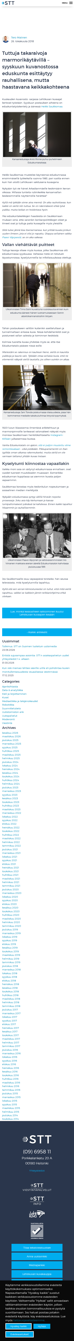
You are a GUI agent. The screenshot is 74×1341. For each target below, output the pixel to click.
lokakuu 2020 (10, 896)
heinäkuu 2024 (11, 769)
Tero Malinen (19, 37)
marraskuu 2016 (11, 1053)
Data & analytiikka (12, 690)
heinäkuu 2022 (11, 827)
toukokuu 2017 (10, 1035)
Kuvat (5, 697)
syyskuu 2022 (10, 820)
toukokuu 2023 (10, 802)
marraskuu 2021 (11, 853)
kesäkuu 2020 (10, 907)
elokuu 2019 (9, 944)
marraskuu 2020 (11, 893)
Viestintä (7, 723)
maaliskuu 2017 (11, 1039)
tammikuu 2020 (11, 926)
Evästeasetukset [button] (19, 1334)
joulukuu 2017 (10, 1009)
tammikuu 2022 (11, 845)
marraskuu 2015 (11, 1097)
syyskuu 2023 (9, 794)
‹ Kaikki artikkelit (37, 632)
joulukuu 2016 (10, 1050)
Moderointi (8, 719)
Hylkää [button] (42, 1326)
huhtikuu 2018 (10, 995)
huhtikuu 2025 (10, 751)
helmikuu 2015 (10, 1111)
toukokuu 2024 (10, 776)
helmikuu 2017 (10, 1042)
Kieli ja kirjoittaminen (14, 694)
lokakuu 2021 (9, 856)
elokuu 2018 (9, 980)
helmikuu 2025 (11, 758)
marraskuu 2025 (11, 743)
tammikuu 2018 (11, 1006)
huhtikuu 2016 (10, 1079)
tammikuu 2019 (11, 962)
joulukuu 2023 (10, 787)
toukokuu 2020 (11, 911)
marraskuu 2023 (11, 791)
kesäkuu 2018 (10, 988)
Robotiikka (8, 704)
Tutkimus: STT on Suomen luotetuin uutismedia (29, 646)
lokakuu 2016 (9, 1057)
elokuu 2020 (9, 904)
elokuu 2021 (9, 864)
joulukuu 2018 (10, 966)
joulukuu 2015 (10, 1093)
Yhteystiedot (37, 1170)
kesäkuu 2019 (10, 947)
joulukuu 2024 (10, 762)
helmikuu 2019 (10, 958)
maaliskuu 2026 (11, 736)
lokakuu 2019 (9, 937)
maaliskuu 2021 (11, 878)
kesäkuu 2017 (9, 1031)
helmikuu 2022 (11, 842)
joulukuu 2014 (10, 1115)
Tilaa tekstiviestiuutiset (37, 1247)
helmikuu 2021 (10, 882)
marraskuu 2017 (11, 1013)
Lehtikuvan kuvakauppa (36, 1273)
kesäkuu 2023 (10, 798)
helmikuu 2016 (10, 1086)
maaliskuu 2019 (11, 955)
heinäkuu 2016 (10, 1068)
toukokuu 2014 (10, 1119)
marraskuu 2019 (11, 933)
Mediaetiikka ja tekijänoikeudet (20, 701)
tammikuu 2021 (11, 885)
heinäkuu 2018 (10, 984)
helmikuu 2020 (11, 922)
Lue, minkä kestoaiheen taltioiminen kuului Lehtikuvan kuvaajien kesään (37, 613)
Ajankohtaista (10, 686)
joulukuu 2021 (10, 849)
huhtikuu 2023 (10, 805)
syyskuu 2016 (9, 1060)
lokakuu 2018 (9, 973)
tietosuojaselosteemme (29, 1320)
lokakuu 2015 (9, 1100)
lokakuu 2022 (10, 816)
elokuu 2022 (9, 824)
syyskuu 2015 (9, 1104)
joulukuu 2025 (10, 740)
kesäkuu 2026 (10, 733)
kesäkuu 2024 (10, 773)
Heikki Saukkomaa (52, 106)
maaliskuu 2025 (11, 754)
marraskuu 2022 (11, 813)
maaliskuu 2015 (11, 1108)
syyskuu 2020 (10, 900)
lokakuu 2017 (9, 1017)
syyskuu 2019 (9, 940)
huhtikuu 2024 (10, 780)
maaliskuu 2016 (11, 1082)
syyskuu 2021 (9, 860)
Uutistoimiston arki (13, 712)
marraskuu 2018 (11, 969)
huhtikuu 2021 (10, 875)
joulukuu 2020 (10, 889)
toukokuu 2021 (10, 871)
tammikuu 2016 (11, 1090)
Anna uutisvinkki (37, 1256)
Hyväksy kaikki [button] (18, 1326)
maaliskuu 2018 (11, 998)
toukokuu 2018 (10, 991)
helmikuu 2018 (10, 1002)
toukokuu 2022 (10, 831)
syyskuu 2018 (9, 977)
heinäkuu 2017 (10, 1028)
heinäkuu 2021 (10, 867)
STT (8, 3)
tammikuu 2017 (11, 1046)
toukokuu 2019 (10, 951)
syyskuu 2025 (9, 747)
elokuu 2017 (9, 1024)
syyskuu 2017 (9, 1020)
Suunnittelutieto (11, 708)
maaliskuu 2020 (11, 918)
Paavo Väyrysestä (11, 237)
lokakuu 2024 (10, 765)
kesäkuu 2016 (10, 1071)
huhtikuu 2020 (10, 915)
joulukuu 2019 (10, 929)
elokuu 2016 (9, 1064)
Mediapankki (37, 1265)
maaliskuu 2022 (11, 838)
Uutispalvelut (9, 715)
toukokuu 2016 (10, 1075)
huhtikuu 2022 (10, 835)
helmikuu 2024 (11, 783)
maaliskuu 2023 (11, 809)
